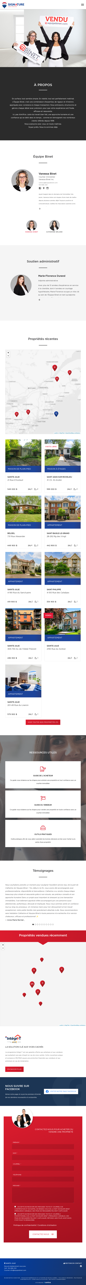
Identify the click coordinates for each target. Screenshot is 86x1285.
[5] (34, 974)
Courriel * (17, 1164)
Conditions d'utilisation (47, 1225)
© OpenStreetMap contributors (72, 433)
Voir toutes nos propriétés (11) (43, 722)
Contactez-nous (41, 1234)
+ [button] (8, 352)
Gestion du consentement (57, 1279)
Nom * (15, 1153)
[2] (61, 973)
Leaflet (56, 433)
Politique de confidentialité (24, 1225)
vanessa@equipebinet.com (48, 183)
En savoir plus (14, 1069)
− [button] (8, 355)
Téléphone (17, 1175)
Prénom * (16, 1142)
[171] (32, 987)
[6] (54, 371)
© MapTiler (61, 433)
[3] (42, 986)
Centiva (47, 1282)
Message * (16, 1185)
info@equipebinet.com (18, 1270)
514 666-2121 (43, 185)
